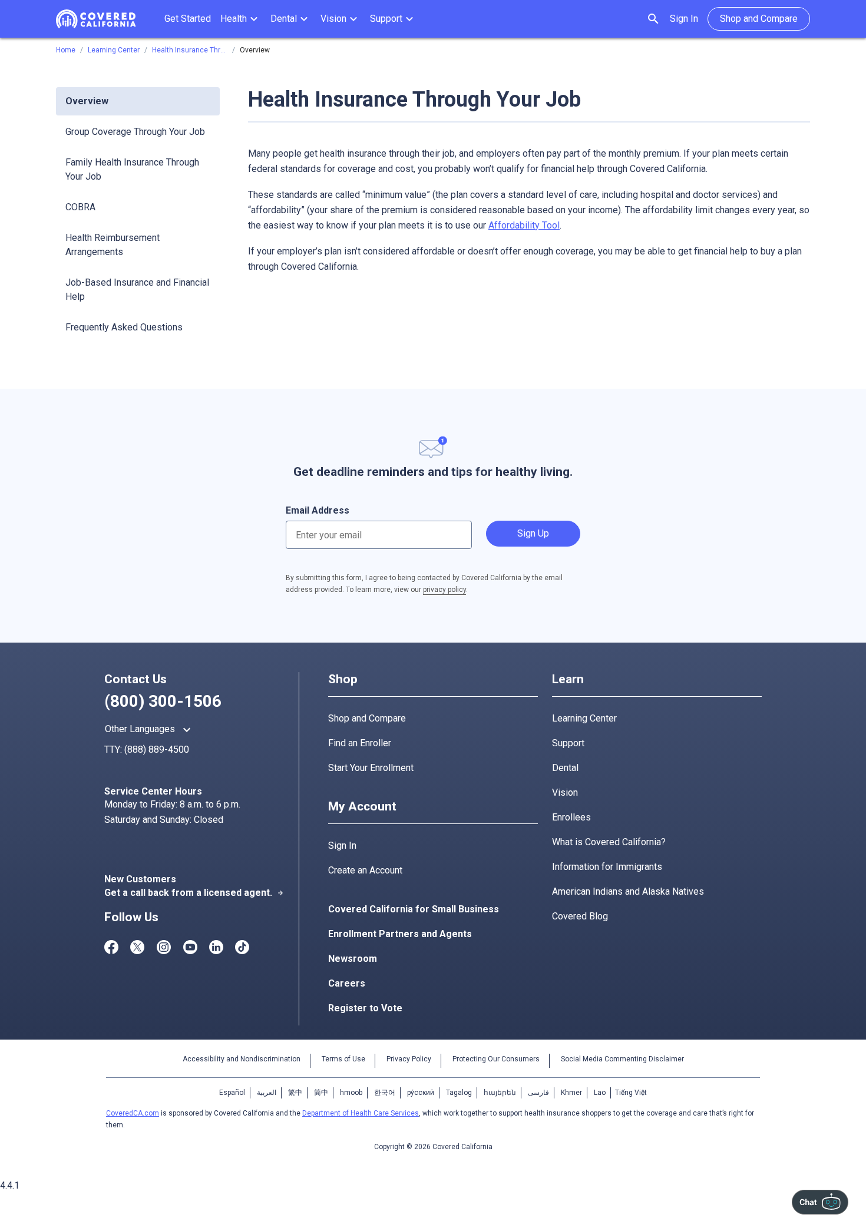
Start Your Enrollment (371, 767)
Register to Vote (365, 1008)
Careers (346, 983)
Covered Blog (580, 916)
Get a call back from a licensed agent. (194, 892)
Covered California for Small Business (413, 909)
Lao (600, 1092)
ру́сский (420, 1092)
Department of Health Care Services (360, 1113)
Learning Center (584, 718)
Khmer (571, 1092)
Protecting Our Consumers (496, 1059)
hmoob (351, 1092)
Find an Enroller (359, 743)
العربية (266, 1092)
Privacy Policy (408, 1059)
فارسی (538, 1092)
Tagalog (459, 1092)
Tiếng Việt (631, 1092)
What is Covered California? (609, 842)
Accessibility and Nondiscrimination (241, 1059)
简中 (321, 1092)
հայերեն (500, 1092)
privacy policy (444, 589)
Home (65, 50)
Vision (565, 792)
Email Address (317, 510)
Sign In (684, 18)
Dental (565, 767)
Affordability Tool (524, 225)
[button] (241, 19)
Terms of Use (343, 1059)
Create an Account (365, 870)
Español (232, 1092)
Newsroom (352, 958)
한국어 (384, 1092)
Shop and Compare (367, 718)
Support (568, 743)
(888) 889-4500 (156, 749)
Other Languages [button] (149, 730)
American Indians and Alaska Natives (628, 891)
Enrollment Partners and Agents (400, 933)
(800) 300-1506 (163, 701)
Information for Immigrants (607, 866)
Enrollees (571, 817)
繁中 (295, 1092)
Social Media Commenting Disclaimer (622, 1059)
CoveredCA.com (132, 1113)
